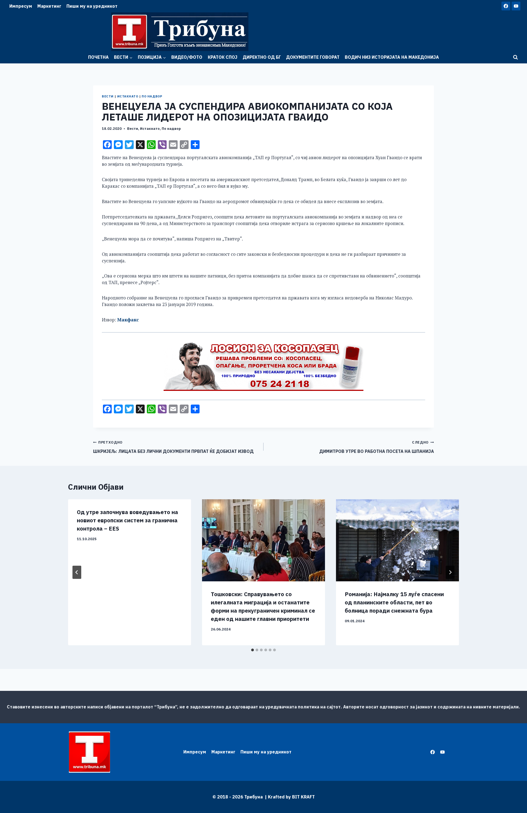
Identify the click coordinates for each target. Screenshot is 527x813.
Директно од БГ (262, 57)
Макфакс (128, 320)
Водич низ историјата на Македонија (392, 57)
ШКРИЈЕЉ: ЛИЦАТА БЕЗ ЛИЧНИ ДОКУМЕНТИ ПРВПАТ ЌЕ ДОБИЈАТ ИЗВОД (173, 447)
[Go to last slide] (76, 572)
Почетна (98, 57)
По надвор (152, 96)
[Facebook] (505, 6)
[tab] (252, 650)
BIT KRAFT (303, 797)
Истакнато (127, 96)
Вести (108, 96)
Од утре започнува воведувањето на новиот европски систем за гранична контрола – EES (127, 520)
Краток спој (222, 57)
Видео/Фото (186, 57)
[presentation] (263, 540)
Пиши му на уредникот (91, 6)
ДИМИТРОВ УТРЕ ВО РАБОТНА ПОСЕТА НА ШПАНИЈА (376, 447)
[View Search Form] (515, 57)
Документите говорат (313, 57)
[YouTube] (516, 6)
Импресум (20, 6)
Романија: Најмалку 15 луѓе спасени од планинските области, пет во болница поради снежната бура (394, 602)
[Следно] (450, 572)
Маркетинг (49, 6)
